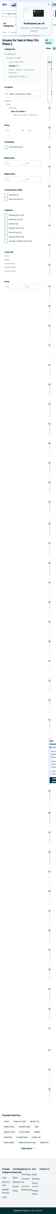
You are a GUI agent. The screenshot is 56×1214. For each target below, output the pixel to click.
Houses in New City (9, 36)
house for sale (19, 1121)
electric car (34, 1121)
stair (36, 1126)
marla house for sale (27, 1142)
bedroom (44, 1142)
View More (26, 1148)
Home (4, 32)
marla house (9, 1126)
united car (36, 1137)
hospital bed (22, 1137)
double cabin (24, 1126)
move (6, 1121)
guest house (9, 1132)
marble (37, 1132)
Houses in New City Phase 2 (30, 36)
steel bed (8, 1137)
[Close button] (48, 4)
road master (9, 1142)
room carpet (24, 1132)
